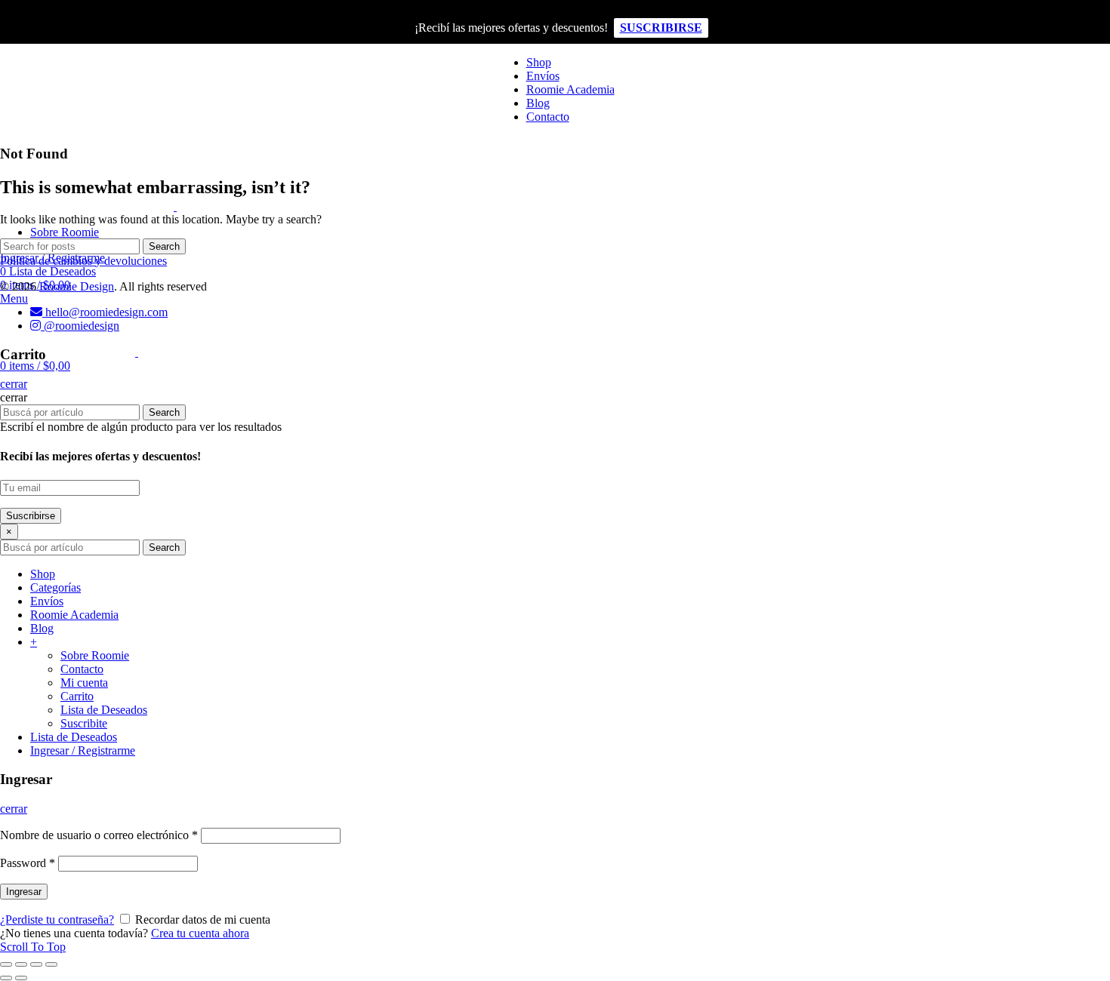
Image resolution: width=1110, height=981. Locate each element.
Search (164, 246)
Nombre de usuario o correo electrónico (99, 835)
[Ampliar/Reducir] (51, 964)
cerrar (13, 383)
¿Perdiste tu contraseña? (57, 919)
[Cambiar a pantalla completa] (36, 964)
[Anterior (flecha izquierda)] (6, 978)
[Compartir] (21, 964)
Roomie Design (76, 286)
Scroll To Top (33, 946)
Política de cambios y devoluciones (83, 260)
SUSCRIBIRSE (661, 27)
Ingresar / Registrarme (82, 750)
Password (27, 862)
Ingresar (24, 891)
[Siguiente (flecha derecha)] (21, 978)
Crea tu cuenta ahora (200, 933)
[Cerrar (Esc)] (6, 964)
